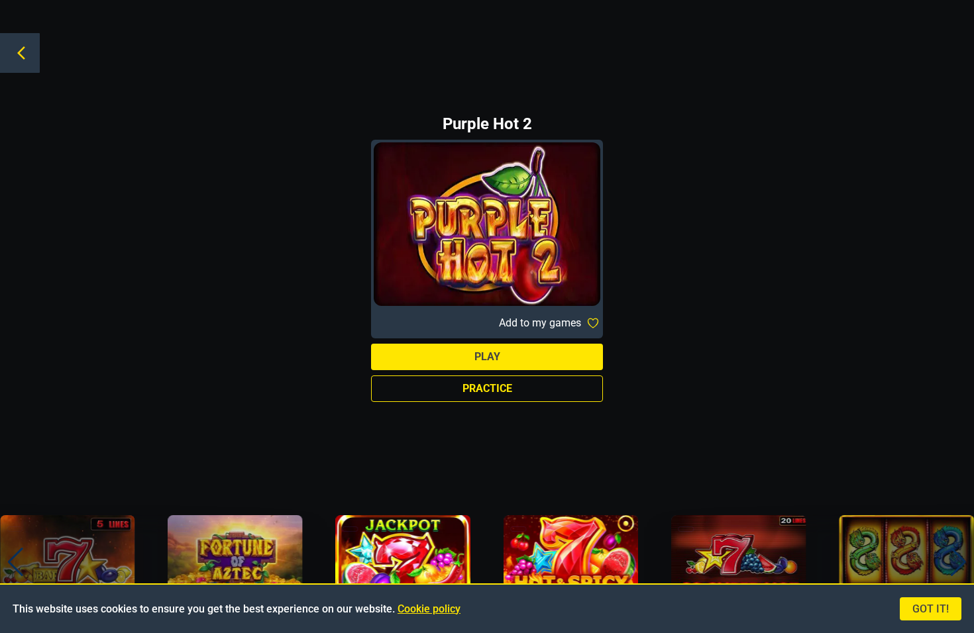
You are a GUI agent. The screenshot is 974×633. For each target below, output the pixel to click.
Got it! (930, 609)
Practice (487, 388)
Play (487, 356)
